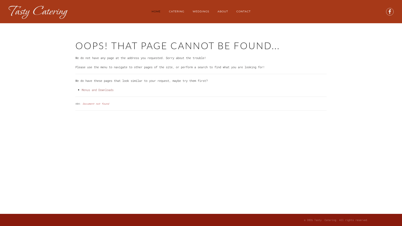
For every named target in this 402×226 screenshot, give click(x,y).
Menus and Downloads (97, 90)
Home (156, 11)
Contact (243, 11)
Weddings (201, 11)
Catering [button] (176, 11)
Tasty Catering (37, 11)
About (223, 11)
